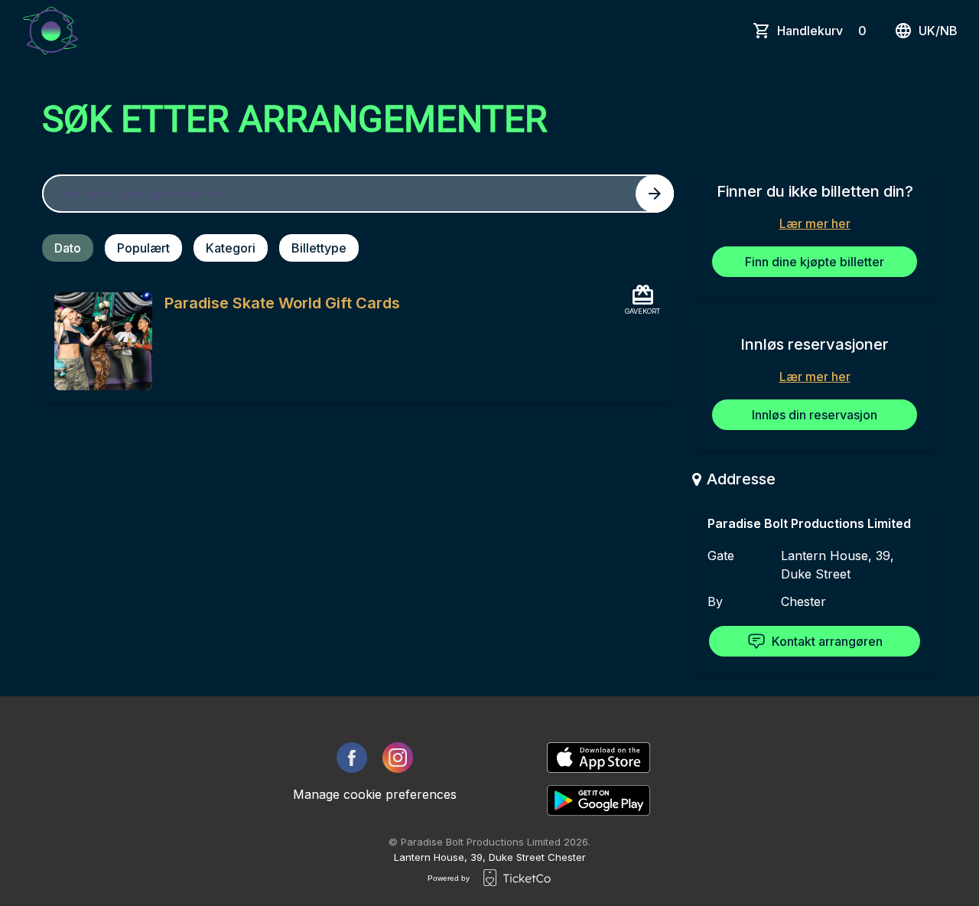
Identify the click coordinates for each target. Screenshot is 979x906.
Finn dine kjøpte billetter (814, 261)
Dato (67, 248)
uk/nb (938, 30)
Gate (720, 555)
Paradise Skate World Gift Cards (282, 303)
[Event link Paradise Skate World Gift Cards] (97, 341)
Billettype (318, 248)
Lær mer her (815, 223)
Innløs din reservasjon (814, 414)
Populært (143, 248)
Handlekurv (822, 30)
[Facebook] (352, 757)
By (715, 601)
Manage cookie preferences (375, 794)
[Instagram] (397, 757)
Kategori (230, 248)
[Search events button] (655, 193)
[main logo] (50, 30)
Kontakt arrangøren (827, 641)
